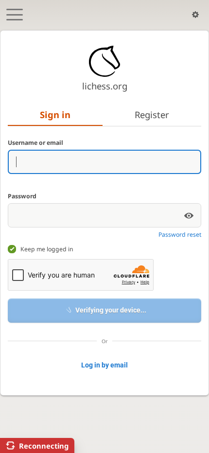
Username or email (35, 143)
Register (152, 114)
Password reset (179, 234)
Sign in (55, 114)
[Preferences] (195, 14)
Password (22, 196)
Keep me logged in (46, 249)
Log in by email (104, 365)
